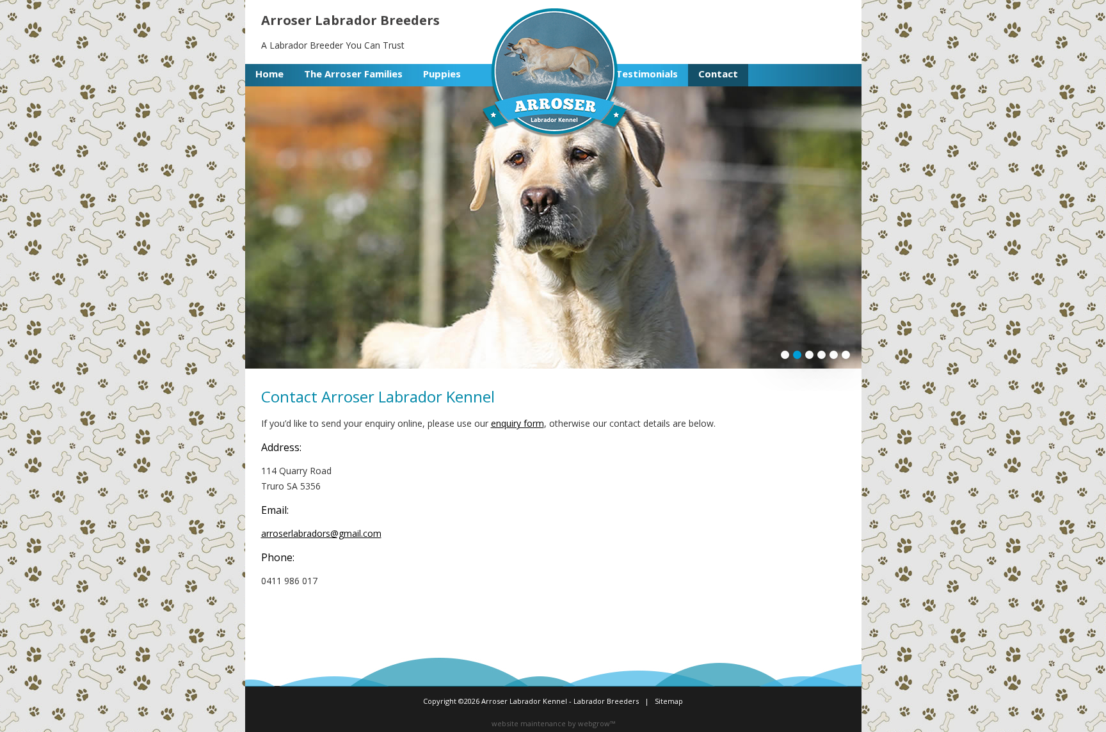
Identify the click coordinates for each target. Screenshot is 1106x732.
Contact (718, 73)
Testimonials (647, 73)
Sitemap (669, 701)
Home (269, 73)
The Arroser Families (353, 73)
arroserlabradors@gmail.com (321, 533)
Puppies (442, 73)
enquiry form (517, 423)
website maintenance (529, 723)
